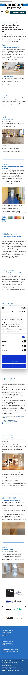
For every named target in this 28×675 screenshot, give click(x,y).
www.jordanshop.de (7, 423)
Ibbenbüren (11, 667)
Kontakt (4, 662)
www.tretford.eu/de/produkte (10, 421)
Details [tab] (14, 311)
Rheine (8, 668)
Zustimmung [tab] (5, 311)
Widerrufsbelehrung (6, 665)
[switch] (24, 341)
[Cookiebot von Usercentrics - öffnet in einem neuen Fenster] (20, 308)
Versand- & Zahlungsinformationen (9, 664)
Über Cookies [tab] (22, 311)
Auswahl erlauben (14, 361)
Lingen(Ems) (17, 667)
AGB (12, 665)
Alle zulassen (14, 356)
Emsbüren (12, 668)
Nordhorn (4, 668)
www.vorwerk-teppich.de (8, 420)
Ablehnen (14, 366)
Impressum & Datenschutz (12, 662)
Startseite (21, 660)
